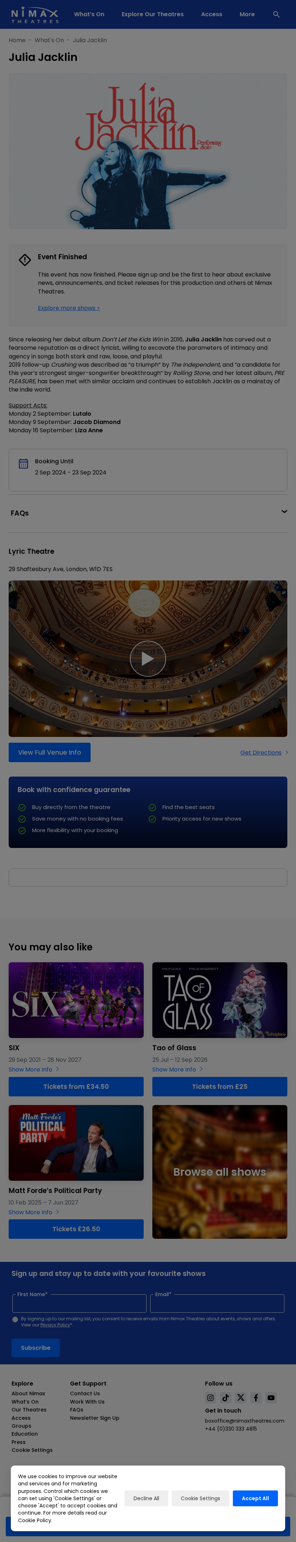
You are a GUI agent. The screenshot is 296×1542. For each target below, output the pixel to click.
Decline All (146, 1498)
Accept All (255, 1498)
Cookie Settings (200, 1498)
